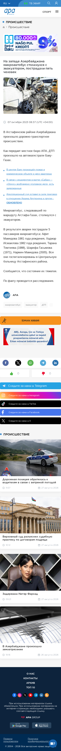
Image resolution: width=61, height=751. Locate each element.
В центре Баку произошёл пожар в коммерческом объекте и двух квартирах (29, 171)
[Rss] (47, 695)
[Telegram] (36, 695)
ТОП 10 (30, 687)
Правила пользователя (10, 740)
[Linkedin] (41, 695)
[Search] (49, 3)
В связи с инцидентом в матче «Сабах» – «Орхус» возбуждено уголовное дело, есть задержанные (30, 184)
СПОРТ (47, 12)
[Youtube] (30, 695)
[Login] (56, 3)
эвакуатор (31, 305)
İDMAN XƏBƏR (30, 320)
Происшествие (18, 27)
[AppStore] (41, 725)
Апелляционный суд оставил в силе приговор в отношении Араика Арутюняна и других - (31, 198)
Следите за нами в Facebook (24, 412)
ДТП (44, 305)
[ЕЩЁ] (56, 12)
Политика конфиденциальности (39, 740)
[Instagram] (20, 695)
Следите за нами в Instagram (24, 395)
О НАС (31, 673)
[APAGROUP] (30, 717)
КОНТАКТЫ (30, 678)
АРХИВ (30, 682)
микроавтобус (13, 305)
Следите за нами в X (20, 421)
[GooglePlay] (19, 725)
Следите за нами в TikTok (22, 404)
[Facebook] (14, 695)
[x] (25, 695)
